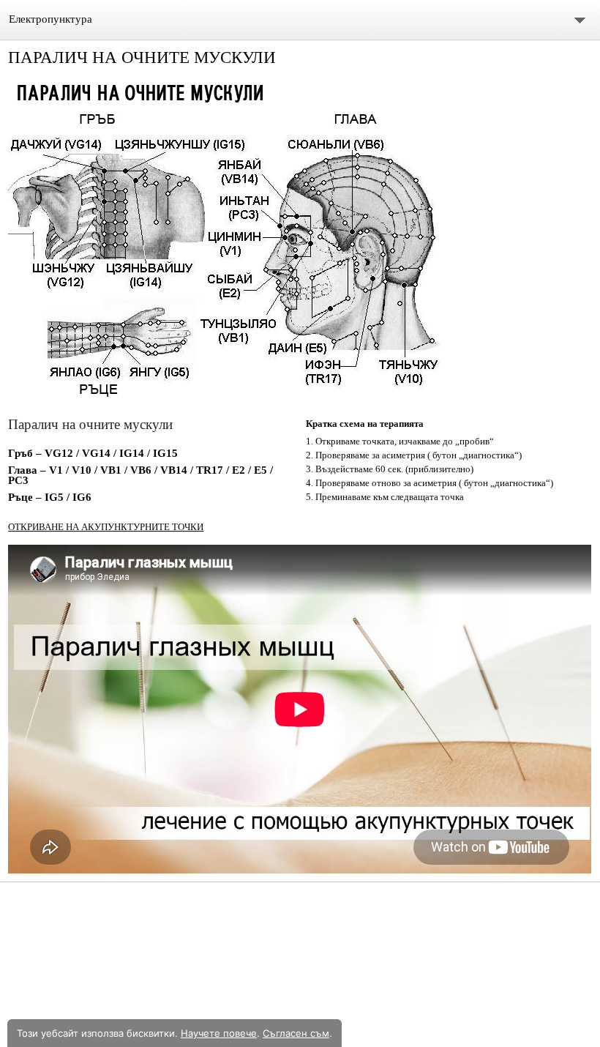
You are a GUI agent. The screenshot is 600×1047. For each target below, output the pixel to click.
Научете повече (219, 1033)
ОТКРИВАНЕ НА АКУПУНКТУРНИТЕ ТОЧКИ (105, 526)
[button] (299, 243)
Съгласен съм (296, 1033)
